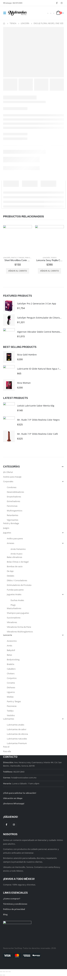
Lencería (6, 257)
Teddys (53, 257)
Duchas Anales (17, 600)
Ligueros (11, 692)
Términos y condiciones (15, 903)
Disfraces (11, 687)
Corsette (11, 682)
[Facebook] (57, 3)
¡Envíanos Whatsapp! (13, 803)
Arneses (10, 543)
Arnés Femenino (18, 549)
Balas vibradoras (14, 557)
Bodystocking (13, 659)
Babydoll (11, 650)
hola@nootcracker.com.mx (24, 777)
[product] (17, 239)
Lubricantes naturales (17, 738)
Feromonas (12, 506)
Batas (9, 654)
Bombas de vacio (15, 566)
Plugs (13, 605)
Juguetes (7, 532)
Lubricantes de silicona (17, 734)
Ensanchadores (14, 496)
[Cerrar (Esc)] (9, 971)
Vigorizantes (12, 519)
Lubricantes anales (15, 724)
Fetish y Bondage (11, 523)
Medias (10, 696)
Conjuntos (12, 678)
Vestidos (11, 715)
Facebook (6, 824)
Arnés (9, 645)
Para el (6, 746)
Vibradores (12, 622)
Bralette (10, 664)
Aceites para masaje (12, 476)
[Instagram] (62, 3)
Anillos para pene (15, 538)
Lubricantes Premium (17, 743)
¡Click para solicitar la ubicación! (19, 793)
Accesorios (12, 640)
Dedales (10, 575)
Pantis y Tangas (17, 257)
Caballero (11, 668)
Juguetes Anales (14, 594)
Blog (5, 914)
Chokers (10, 673)
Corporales (8, 481)
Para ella (29, 257)
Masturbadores (14, 608)
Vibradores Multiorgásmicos (20, 631)
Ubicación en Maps (12, 798)
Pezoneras (12, 706)
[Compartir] (7, 971)
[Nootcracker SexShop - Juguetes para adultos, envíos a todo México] (17, 13)
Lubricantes (8, 718)
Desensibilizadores (15, 492)
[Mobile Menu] (5, 13)
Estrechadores (13, 501)
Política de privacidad (14, 909)
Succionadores (13, 617)
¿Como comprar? (11, 898)
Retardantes (12, 515)
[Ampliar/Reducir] (1, 971)
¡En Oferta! (8, 472)
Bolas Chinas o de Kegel (18, 561)
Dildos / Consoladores (17, 580)
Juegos (6, 528)
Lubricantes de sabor (16, 729)
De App (10, 571)
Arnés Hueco (16, 553)
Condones (11, 487)
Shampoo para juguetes (18, 613)
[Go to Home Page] (4, 23)
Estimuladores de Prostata (19, 585)
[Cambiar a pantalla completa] (4, 971)
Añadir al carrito (17, 270)
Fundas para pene (15, 589)
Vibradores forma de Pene (19, 627)
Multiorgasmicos (14, 510)
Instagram (14, 824)
